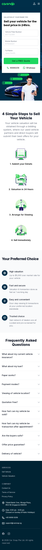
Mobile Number (11, 41)
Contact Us (6, 488)
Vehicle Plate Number (13, 32)
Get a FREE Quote (21, 61)
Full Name (9, 51)
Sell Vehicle (6, 472)
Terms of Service (8, 492)
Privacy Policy (7, 496)
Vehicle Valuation (8, 476)
